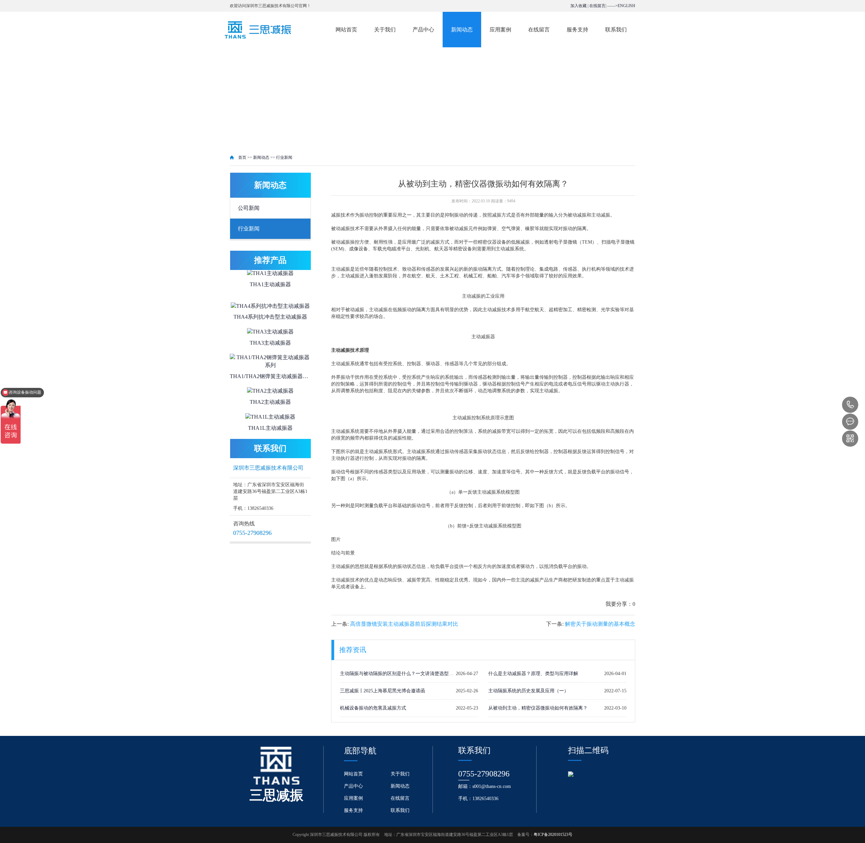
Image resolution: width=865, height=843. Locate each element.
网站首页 (346, 29)
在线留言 (597, 5)
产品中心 (423, 29)
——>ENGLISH (621, 5)
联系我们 (616, 29)
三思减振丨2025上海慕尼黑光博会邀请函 (382, 690)
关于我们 (385, 29)
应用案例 (500, 29)
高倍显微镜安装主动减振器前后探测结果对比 (404, 624)
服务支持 (577, 29)
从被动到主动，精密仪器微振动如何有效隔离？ (538, 708)
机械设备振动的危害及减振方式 (373, 708)
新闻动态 (462, 29)
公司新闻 (249, 208)
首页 (242, 157)
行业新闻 (284, 157)
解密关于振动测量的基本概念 (600, 624)
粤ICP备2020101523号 (553, 834)
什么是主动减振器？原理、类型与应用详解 (533, 673)
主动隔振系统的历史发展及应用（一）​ (528, 690)
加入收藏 (578, 5)
